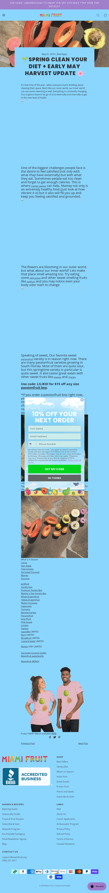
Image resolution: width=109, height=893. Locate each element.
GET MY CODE (54, 469)
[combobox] (32, 444)
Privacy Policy (73, 460)
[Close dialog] (82, 400)
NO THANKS (54, 478)
